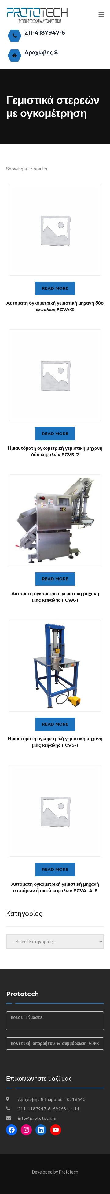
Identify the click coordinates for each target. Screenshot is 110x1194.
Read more (55, 288)
